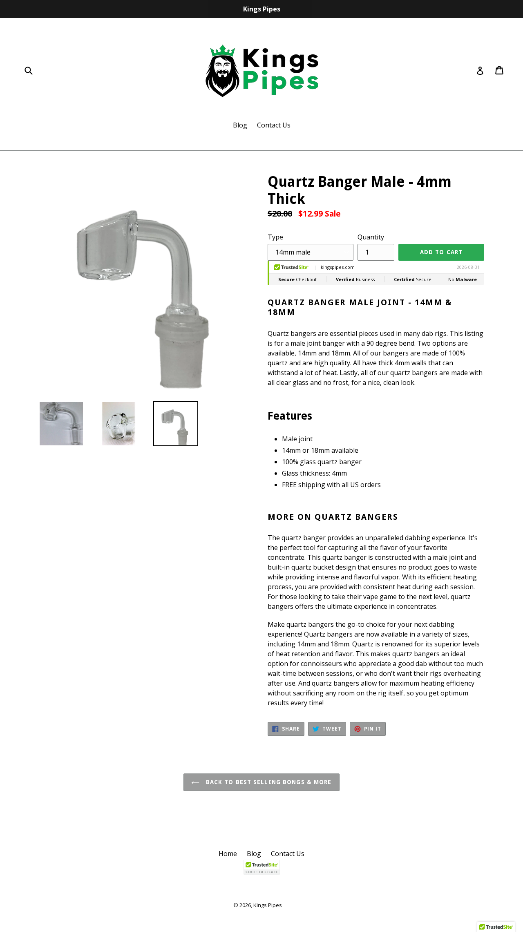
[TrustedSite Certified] (261, 867)
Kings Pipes (267, 905)
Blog (240, 125)
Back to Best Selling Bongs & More (267, 782)
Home (228, 853)
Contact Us (274, 125)
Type (275, 236)
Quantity (371, 236)
